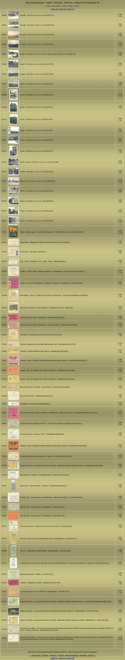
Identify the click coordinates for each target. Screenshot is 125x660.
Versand (60, 655)
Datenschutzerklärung (72, 655)
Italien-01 (54, 9)
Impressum (53, 655)
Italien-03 (70, 9)
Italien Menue (36, 655)
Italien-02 (62, 9)
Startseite (45, 655)
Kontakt (90, 655)
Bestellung (83, 655)
